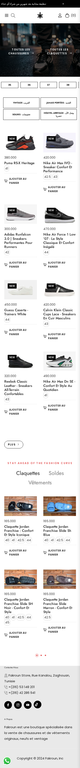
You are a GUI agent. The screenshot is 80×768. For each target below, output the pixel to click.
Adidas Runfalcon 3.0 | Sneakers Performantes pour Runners (18, 240)
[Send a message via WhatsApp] (7, 761)
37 (48, 85)
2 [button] (41, 655)
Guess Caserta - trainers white (16, 312)
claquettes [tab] (28, 473)
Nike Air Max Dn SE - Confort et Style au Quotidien (59, 385)
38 (67, 85)
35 (9, 85)
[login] (58, 15)
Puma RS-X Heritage (19, 163)
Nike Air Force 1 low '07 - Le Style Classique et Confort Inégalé (59, 240)
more (40, 429)
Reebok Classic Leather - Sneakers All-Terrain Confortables (18, 387)
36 (29, 85)
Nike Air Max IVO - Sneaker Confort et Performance (57, 167)
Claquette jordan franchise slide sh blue (57, 531)
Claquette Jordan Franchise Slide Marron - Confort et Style (57, 605)
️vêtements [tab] (40, 482)
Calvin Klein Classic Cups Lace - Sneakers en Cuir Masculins (59, 314)
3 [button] (45, 655)
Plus (12, 444)
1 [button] (37, 655)
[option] (20, 574)
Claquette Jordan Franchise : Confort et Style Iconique (18, 531)
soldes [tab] (56, 473)
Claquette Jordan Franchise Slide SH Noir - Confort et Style (18, 605)
